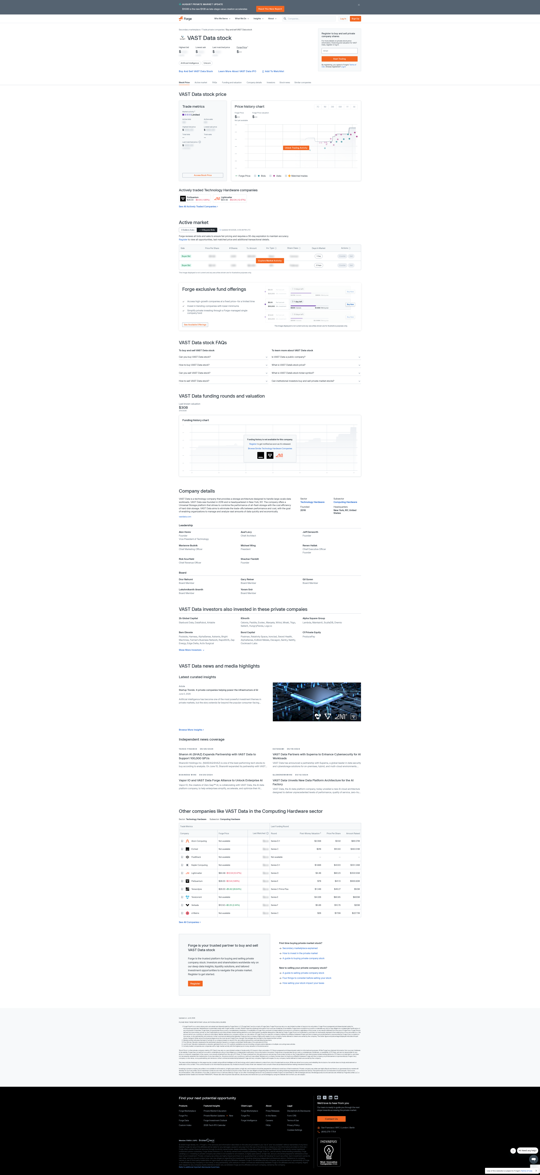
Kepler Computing (199, 865)
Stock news (285, 82)
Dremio (338, 622)
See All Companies (189, 922)
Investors (271, 82)
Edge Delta (193, 643)
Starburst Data (186, 622)
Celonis (244, 622)
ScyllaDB (328, 622)
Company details (254, 82)
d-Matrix (195, 913)
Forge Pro (183, 1115)
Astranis (216, 636)
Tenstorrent (196, 897)
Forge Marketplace (187, 1111)
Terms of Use (293, 1120)
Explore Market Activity (270, 260)
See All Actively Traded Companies (197, 206)
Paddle (253, 622)
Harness (193, 636)
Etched (194, 849)
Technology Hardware (312, 502)
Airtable (211, 622)
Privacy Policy (293, 1125)
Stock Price (184, 82)
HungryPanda (256, 625)
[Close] (536, 1170)
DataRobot (200, 622)
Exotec (261, 622)
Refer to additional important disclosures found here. (199, 1167)
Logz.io (268, 625)
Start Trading (339, 59)
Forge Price (242, 47)
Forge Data (184, 1120)
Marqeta (270, 622)
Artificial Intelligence (190, 63)
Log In (343, 18)
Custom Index (185, 1125)
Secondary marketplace (189, 29)
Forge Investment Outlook (215, 1120)
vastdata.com (185, 516)
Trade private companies (213, 29)
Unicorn (207, 63)
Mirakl (286, 622)
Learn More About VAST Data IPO (237, 71)
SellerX (244, 625)
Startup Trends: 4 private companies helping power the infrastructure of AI (218, 690)
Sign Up (355, 18)
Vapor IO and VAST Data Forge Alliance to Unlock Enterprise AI (221, 780)
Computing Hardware (345, 502)
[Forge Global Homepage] (185, 18)
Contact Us (331, 1119)
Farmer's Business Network (204, 640)
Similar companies (302, 82)
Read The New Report (270, 9)
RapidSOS (224, 640)
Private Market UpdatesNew (218, 1115)
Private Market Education (215, 1111)
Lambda (307, 622)
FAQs (214, 82)
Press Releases (272, 1111)
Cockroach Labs (249, 643)
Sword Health (285, 636)
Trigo (292, 622)
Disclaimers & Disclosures (298, 1111)
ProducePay (309, 636)
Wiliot (279, 622)
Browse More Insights (190, 729)
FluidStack (196, 857)
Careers (269, 1120)
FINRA (189, 1140)
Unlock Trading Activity (296, 148)
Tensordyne (196, 889)
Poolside (183, 636)
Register (183, 239)
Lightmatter (196, 873)
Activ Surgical (207, 643)
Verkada (195, 905)
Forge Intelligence (249, 1120)
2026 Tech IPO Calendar (215, 1125)
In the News (271, 1115)
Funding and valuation (232, 82)
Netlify (292, 640)
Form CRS (291, 1115)
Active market (201, 82)
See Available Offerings (195, 324)
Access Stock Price (203, 175)
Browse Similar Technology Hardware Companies (270, 448)
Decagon (275, 640)
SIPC (195, 1140)
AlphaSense (204, 636)
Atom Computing (199, 841)
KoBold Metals (261, 640)
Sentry (284, 640)
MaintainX (317, 622)
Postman (245, 636)
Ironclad (273, 636)
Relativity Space (259, 636)
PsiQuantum (197, 881)
